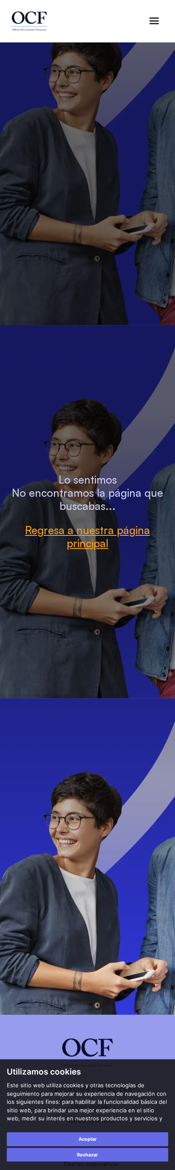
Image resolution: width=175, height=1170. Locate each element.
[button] (154, 21)
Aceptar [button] (88, 1139)
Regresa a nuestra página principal (87, 536)
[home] (29, 21)
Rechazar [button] (87, 1155)
